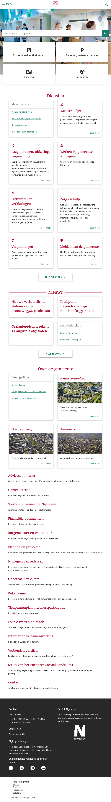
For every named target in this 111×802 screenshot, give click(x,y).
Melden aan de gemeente (79, 246)
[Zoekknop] (105, 33)
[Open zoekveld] (107, 5)
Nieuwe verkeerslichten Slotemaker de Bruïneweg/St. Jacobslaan (31, 306)
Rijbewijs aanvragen (21, 125)
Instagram (32, 768)
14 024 (21, 719)
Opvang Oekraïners (69, 333)
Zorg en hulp (70, 199)
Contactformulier (22, 722)
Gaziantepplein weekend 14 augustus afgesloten (30, 328)
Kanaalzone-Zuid (73, 378)
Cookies (16, 787)
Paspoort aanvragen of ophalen (26, 118)
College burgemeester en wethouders (29, 391)
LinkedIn (43, 768)
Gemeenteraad (18, 385)
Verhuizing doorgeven (22, 111)
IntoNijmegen (67, 714)
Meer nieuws (54, 353)
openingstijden (19, 734)
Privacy (16, 784)
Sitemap (17, 792)
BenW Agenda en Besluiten (24, 398)
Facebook (11, 768)
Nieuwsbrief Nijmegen (70, 339)
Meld (11, 746)
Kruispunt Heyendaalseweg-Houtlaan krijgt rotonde (78, 306)
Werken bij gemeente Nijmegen (76, 153)
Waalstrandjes (70, 111)
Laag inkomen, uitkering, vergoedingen (31, 153)
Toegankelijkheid (21, 781)
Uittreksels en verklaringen (22, 201)
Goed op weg (22, 429)
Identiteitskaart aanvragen (24, 131)
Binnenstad (68, 429)
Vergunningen (22, 246)
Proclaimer (18, 789)
